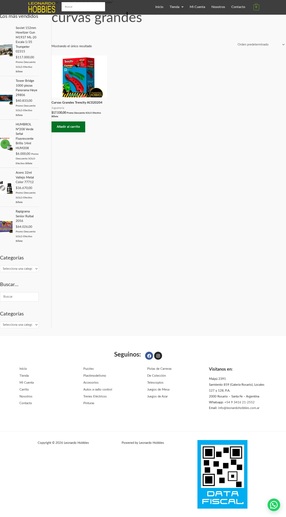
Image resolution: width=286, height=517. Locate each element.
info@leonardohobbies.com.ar (238, 408)
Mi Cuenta (197, 7)
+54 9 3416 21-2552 (239, 402)
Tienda (174, 7)
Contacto (238, 7)
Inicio (159, 7)
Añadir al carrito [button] (68, 126)
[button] (176, 7)
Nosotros (218, 7)
